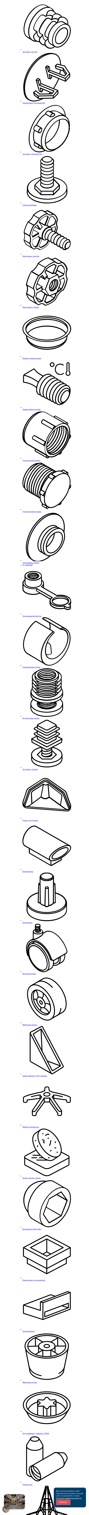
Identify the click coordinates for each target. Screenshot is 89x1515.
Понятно (63, 1502)
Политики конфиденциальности (69, 1498)
